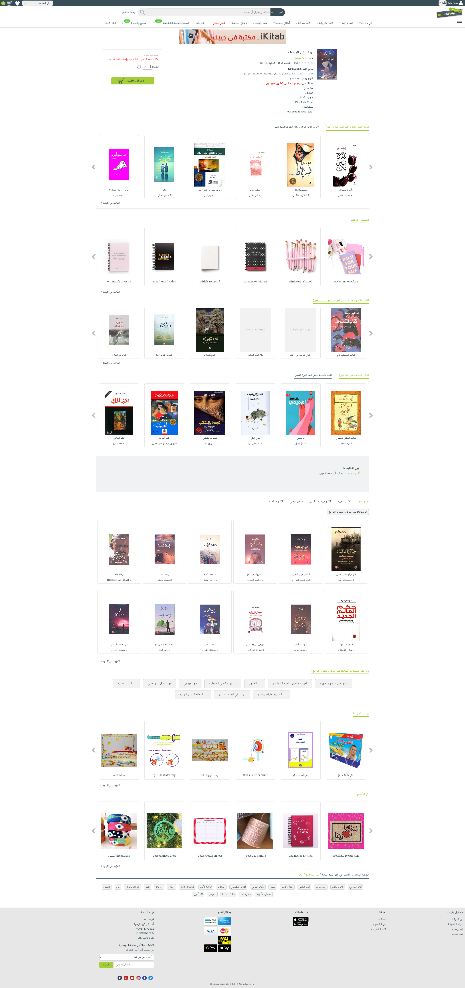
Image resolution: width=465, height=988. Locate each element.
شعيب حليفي (163, 580)
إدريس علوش (209, 580)
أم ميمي (300, 438)
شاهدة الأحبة (210, 575)
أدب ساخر (321, 886)
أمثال (272, 886)
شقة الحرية (164, 438)
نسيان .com (300, 190)
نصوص (212, 894)
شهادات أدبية (300, 645)
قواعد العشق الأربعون (346, 438)
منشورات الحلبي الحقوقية (223, 683)
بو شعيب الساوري (300, 580)
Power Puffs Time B (210, 856)
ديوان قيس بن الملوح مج (210, 190)
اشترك (106, 964)
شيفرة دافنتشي (210, 438)
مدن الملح (255, 438)
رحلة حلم (119, 575)
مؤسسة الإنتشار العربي (159, 683)
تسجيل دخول (452, 3)
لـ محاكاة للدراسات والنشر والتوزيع (348, 512)
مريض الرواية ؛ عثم (255, 645)
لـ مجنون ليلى (210, 195)
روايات (159, 886)
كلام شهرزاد (210, 355)
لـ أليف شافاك (346, 443)
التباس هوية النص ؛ (301, 575)
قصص (106, 886)
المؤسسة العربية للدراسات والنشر (290, 683)
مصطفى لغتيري (208, 650)
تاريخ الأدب (206, 886)
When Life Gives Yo (119, 282)
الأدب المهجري (238, 886)
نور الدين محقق (303, 58)
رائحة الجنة (164, 575)
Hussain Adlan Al (118, 580)
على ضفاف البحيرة (119, 645)
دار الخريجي (190, 683)
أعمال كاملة (287, 886)
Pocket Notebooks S (346, 282)
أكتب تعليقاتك (352, 473)
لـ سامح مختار (164, 195)
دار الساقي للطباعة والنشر (232, 694)
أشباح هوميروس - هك (300, 355)
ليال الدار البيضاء (255, 355)
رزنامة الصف (119, 775)
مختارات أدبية (263, 894)
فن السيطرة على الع (164, 645)
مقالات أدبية (228, 894)
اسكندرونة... (255, 190)
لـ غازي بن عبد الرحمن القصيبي (164, 443)
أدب (301, 874)
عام (118, 886)
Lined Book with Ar (255, 282)
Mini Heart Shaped (300, 282)
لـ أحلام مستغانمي (346, 195)
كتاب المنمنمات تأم (346, 355)
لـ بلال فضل (300, 443)
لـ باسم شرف (119, 195)
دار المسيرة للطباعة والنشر (271, 694)
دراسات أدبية (187, 886)
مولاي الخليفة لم (344, 650)
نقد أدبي (198, 894)
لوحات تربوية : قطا (210, 775)
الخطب (221, 886)
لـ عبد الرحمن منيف (255, 443)
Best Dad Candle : (255, 856)
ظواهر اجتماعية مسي (346, 575)
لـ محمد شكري (119, 443)
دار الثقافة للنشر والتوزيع (193, 694)
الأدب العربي (258, 886)
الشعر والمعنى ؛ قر (255, 575)
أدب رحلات (337, 886)
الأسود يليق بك (346, 190)
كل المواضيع (312, 874)
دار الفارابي (254, 683)
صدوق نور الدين (254, 650)
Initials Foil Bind (209, 282)
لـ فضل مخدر (255, 195)
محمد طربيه (299, 650)
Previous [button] (371, 167)
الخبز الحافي (119, 438)
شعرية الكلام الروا (164, 355)
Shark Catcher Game (255, 775)
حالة (164, 190)
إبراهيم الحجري (254, 580)
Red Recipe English (301, 856)
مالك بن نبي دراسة (346, 645)
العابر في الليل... (119, 355)
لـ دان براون (210, 443)
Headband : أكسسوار (119, 856)
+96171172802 (145, 929)
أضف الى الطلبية (136, 80)
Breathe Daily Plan (164, 282)
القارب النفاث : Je (346, 775)
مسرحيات (245, 894)
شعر (147, 886)
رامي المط (163, 650)
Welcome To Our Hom (346, 856)
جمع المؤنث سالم (300, 775)
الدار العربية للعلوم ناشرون (333, 683)
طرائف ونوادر (133, 886)
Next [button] (94, 167)
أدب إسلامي (355, 886)
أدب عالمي (304, 886)
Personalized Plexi (164, 856)
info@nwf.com (145, 933)
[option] (346, 167)
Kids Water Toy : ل (164, 775)
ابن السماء (210, 645)
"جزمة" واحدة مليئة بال (119, 190)
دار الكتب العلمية (126, 683)
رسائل (171, 886)
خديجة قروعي (345, 580)
